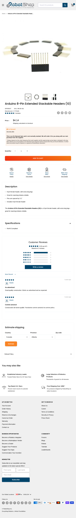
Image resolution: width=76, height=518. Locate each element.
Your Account (6, 405)
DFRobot (8, 108)
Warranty (5, 421)
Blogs (43, 440)
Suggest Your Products (9, 446)
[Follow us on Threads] (29, 502)
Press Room (45, 418)
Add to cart (38, 158)
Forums (44, 437)
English (26, 494)
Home (3, 13)
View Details (29, 176)
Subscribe (16, 480)
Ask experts (47, 176)
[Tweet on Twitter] (66, 112)
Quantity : (8, 151)
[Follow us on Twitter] (7, 502)
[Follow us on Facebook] (3, 502)
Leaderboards (45, 450)
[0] (72, 5)
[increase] (27, 151)
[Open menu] (3, 5)
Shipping (5, 412)
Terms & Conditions (47, 412)
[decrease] (15, 151)
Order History (6, 409)
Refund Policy (9, 354)
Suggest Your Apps (8, 450)
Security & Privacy (47, 415)
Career (43, 409)
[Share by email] (69, 112)
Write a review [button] (38, 267)
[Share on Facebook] (58, 112)
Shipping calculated (19, 123)
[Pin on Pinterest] (62, 112)
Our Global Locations (8, 494)
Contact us (5, 427)
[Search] (65, 5)
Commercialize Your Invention (11, 453)
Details (11, 176)
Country (8, 332)
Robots (43, 443)
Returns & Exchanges (9, 415)
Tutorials (44, 446)
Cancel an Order (7, 418)
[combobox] (50, 5)
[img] (9, 280)
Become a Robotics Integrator (11, 437)
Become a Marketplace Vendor (12, 440)
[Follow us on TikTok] (22, 502)
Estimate (11, 344)
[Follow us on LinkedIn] (26, 502)
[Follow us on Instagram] (11, 502)
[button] (9, 113)
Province (33, 332)
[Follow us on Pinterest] (14, 502)
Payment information (8, 424)
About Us (44, 405)
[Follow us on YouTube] (18, 502)
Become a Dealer (7, 443)
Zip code (59, 332)
